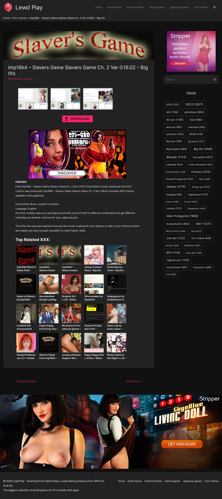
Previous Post (26, 381)
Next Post (134, 381)
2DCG (172, 104)
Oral (196, 231)
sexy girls (194, 252)
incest (190, 201)
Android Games (135, 7)
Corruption (203, 157)
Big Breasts (176, 149)
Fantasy (200, 171)
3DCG (194, 104)
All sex (174, 119)
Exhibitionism (175, 172)
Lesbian (174, 208)
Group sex (201, 186)
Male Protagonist (182, 216)
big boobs (196, 141)
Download (80, 119)
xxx (171, 274)
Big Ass (174, 141)
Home (98, 7)
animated (196, 127)
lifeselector (196, 208)
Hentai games (157, 7)
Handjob (174, 194)
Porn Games (201, 7)
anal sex (174, 127)
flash (204, 179)
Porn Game (201, 238)
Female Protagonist (179, 179)
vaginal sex (177, 260)
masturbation (178, 223)
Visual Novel (176, 267)
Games (176, 186)
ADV (172, 112)
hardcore (198, 194)
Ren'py (172, 245)
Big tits (203, 149)
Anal (196, 119)
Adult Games (114, 7)
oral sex (175, 238)
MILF (203, 223)
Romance (192, 245)
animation (175, 134)
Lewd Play (29, 7)
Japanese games (179, 7)
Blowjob (176, 157)
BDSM (196, 134)
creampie (174, 164)
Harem (172, 201)
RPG (173, 252)
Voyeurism (202, 267)
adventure (194, 112)
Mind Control (175, 231)
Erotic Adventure (200, 164)
